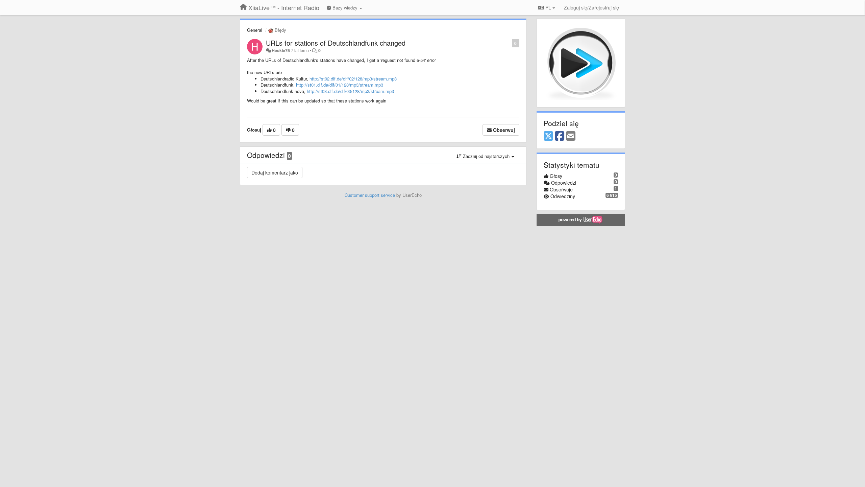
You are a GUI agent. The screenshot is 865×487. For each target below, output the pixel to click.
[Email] (570, 136)
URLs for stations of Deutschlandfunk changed (335, 43)
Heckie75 (281, 50)
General (254, 30)
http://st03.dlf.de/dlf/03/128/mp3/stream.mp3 (350, 91)
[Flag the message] (508, 43)
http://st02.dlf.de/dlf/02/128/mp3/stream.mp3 (353, 78)
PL (548, 7)
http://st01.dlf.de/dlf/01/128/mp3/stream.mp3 (339, 85)
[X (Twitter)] (548, 136)
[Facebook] (559, 136)
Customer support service (370, 195)
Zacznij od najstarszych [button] (486, 156)
